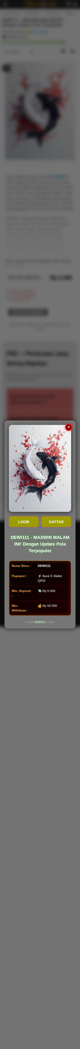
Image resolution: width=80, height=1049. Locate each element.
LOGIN (23, 522)
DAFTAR (56, 522)
